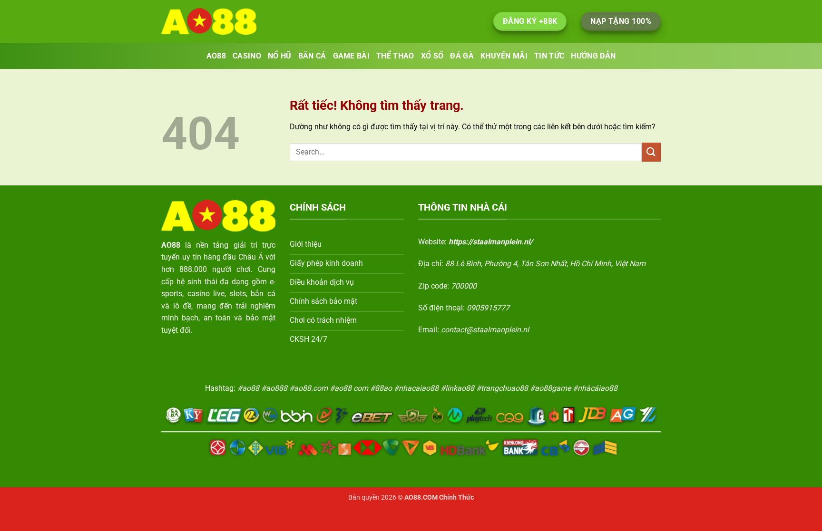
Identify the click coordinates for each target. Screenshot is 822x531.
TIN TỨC (549, 55)
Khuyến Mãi (504, 55)
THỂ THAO (395, 55)
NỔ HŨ (280, 55)
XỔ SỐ (432, 55)
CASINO (247, 55)
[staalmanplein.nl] (208, 21)
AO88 (216, 55)
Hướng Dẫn (593, 55)
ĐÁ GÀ (462, 55)
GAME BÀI (351, 55)
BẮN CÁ (312, 55)
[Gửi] (651, 152)
